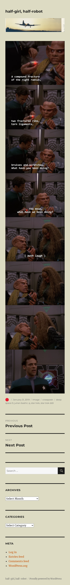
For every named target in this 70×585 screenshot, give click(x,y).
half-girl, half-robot (24, 11)
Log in (13, 552)
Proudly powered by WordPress (45, 578)
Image (36, 399)
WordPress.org (18, 565)
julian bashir (21, 403)
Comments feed (19, 561)
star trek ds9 (47, 403)
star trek (35, 403)
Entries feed (16, 556)
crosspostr (47, 399)
